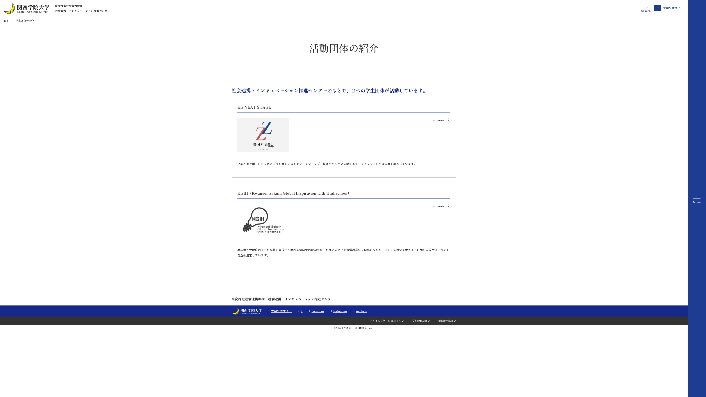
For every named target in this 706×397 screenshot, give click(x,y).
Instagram (340, 311)
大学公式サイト (281, 311)
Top (6, 20)
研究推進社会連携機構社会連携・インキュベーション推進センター (82, 8)
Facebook (318, 311)
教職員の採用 (445, 320)
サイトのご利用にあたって (385, 320)
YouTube (361, 311)
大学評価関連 (419, 320)
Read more (437, 120)
